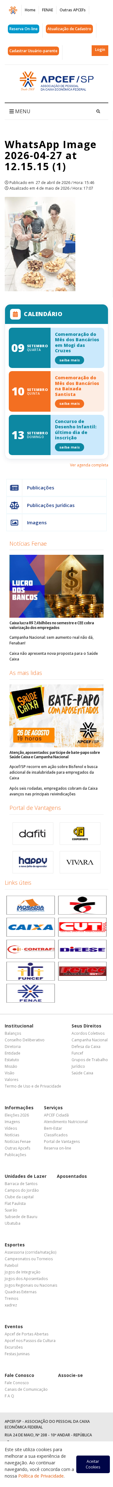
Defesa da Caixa (86, 1046)
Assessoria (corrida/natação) (30, 1252)
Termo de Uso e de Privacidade (33, 1086)
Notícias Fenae (28, 543)
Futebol (11, 1265)
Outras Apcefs (17, 1148)
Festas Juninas (17, 1353)
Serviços (53, 1108)
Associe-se (70, 1375)
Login (100, 49)
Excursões (14, 1347)
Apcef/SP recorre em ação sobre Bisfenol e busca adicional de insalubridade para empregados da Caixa (53, 772)
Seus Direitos (86, 1026)
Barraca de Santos (21, 1183)
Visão (9, 1073)
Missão (11, 1066)
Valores (11, 1079)
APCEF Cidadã (56, 1115)
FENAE (47, 10)
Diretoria (13, 1046)
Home (30, 10)
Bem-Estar (53, 1128)
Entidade (12, 1053)
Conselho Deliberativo (25, 1040)
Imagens (37, 522)
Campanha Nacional (90, 1040)
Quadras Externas (20, 1292)
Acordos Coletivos (88, 1033)
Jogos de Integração (22, 1272)
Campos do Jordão (22, 1190)
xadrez (11, 1305)
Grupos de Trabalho (90, 1059)
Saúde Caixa (82, 1073)
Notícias (12, 1135)
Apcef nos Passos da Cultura (30, 1340)
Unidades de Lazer (25, 1176)
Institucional (19, 1026)
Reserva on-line (57, 1148)
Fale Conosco (19, 1375)
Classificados (55, 1135)
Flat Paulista (15, 1203)
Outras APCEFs (73, 10)
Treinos (11, 1298)
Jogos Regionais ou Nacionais (31, 1285)
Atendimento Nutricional (66, 1121)
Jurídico (78, 1066)
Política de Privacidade (41, 1476)
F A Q (9, 1396)
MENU (22, 111)
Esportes (15, 1245)
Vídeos (11, 1128)
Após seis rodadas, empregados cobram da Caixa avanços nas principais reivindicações (53, 791)
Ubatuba (12, 1223)
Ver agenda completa (89, 465)
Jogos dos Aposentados (26, 1278)
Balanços (13, 1033)
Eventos (14, 1326)
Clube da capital (19, 1197)
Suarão (11, 1210)
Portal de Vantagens (35, 807)
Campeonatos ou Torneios (29, 1258)
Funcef (77, 1053)
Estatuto (12, 1059)
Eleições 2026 (17, 1115)
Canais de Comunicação (26, 1389)
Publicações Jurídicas (51, 505)
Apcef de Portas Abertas (26, 1334)
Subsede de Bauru (21, 1216)
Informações (19, 1108)
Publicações (40, 487)
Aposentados (72, 1176)
